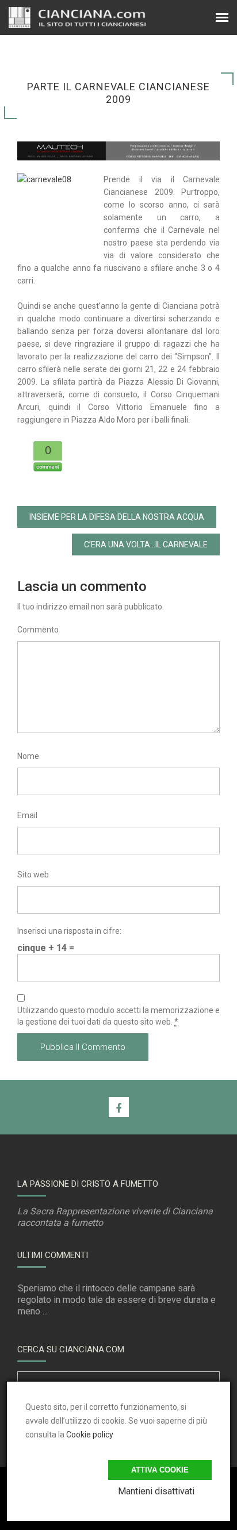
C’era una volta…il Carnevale (146, 544)
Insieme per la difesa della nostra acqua (116, 516)
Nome (28, 756)
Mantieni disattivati (156, 1491)
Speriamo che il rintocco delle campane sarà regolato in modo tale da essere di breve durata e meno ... (117, 1300)
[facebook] (119, 1107)
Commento (38, 629)
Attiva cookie (160, 1470)
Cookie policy (89, 1434)
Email (27, 815)
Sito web (33, 874)
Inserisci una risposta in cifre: (69, 930)
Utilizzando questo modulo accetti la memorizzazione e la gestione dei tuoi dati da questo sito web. (118, 1016)
